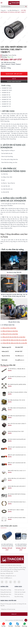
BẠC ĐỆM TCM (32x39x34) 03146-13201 (18, 415)
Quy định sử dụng (19, 596)
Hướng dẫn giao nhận (6, 594)
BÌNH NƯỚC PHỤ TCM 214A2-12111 (17, 470)
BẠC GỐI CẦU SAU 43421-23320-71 (17, 423)
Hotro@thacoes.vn (19, 355)
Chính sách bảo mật (19, 590)
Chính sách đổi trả (19, 594)
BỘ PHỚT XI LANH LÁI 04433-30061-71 (17, 517)
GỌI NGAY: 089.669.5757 (14, 74)
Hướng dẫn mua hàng (6, 590)
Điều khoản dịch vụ (5, 596)
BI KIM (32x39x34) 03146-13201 (16, 431)
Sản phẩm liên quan (9, 526)
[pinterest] (19, 581)
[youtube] (14, 581)
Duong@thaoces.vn (19, 360)
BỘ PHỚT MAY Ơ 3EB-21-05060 (16, 509)
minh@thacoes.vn (8, 578)
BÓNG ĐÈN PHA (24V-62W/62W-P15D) (18, 486)
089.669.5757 (9, 573)
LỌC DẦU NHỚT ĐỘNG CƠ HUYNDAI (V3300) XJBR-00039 (21, 545)
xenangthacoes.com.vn (10, 575)
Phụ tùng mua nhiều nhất (8, 365)
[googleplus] (10, 581)
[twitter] (2, 581)
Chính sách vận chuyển (20, 592)
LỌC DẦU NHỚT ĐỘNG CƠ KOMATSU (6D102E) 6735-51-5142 (7, 545)
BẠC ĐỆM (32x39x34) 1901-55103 (16, 400)
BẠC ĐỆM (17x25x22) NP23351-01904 (17, 392)
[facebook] (6, 581)
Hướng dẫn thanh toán (6, 592)
